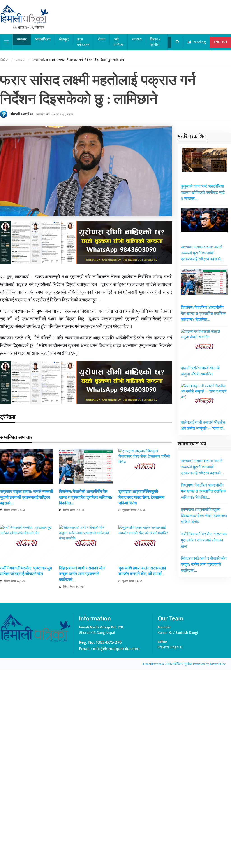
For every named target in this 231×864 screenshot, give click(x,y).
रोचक (101, 39)
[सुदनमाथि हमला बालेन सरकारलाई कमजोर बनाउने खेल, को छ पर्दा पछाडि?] (145, 694)
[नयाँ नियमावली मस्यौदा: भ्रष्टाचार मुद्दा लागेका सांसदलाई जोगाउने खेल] (26, 694)
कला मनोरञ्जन (83, 42)
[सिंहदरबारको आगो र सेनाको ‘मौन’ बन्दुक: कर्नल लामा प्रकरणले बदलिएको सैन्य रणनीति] (86, 694)
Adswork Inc (217, 664)
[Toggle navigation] (6, 42)
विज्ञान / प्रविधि (155, 42)
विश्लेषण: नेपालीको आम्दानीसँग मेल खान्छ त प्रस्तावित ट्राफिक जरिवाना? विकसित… (86, 497)
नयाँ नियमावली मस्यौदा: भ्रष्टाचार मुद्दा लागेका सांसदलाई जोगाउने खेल (26, 571)
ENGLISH (220, 42)
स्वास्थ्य (137, 39)
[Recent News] (177, 42)
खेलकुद (64, 39)
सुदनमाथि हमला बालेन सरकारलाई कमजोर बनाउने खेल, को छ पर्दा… (142, 571)
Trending (198, 42)
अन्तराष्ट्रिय (43, 39)
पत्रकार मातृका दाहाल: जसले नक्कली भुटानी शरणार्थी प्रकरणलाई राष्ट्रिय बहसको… (26, 497)
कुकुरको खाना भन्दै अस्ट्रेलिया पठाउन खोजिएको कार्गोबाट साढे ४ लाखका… (203, 192)
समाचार (22, 39)
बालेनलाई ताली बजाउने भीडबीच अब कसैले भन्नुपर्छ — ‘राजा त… (203, 425)
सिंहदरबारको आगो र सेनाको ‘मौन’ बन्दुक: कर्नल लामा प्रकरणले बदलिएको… (82, 574)
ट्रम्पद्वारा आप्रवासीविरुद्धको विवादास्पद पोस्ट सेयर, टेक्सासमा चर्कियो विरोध (141, 497)
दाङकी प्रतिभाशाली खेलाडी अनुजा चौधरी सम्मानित (200, 371)
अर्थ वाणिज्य (118, 42)
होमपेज (4, 60)
